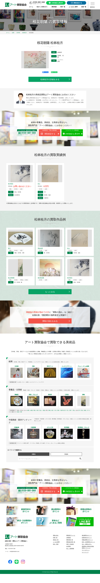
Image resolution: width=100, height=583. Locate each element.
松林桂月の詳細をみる (50, 79)
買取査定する (49, 133)
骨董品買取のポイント (87, 539)
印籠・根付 (36, 410)
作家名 (34, 454)
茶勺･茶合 (80, 410)
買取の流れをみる (50, 321)
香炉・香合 (72, 410)
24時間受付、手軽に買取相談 (49, 130)
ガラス (88, 410)
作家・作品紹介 (70, 544)
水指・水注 (54, 410)
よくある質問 (56, 542)
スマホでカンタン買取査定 (72, 130)
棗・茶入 (66, 410)
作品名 (66, 454)
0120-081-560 (11, 548)
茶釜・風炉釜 (60, 410)
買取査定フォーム (70, 535)
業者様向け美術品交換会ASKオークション (88, 547)
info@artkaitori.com (14, 551)
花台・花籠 (42, 410)
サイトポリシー (86, 550)
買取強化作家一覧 (70, 542)
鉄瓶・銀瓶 (30, 410)
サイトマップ (85, 552)
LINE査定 (68, 537)
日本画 (59, 55)
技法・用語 (55, 544)
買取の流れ (55, 535)
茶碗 (49, 410)
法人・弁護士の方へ (87, 544)
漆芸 (18, 412)
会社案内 (68, 546)
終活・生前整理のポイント (88, 542)
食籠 (85, 410)
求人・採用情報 (70, 548)
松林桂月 (60, 52)
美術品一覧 (55, 539)
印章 (21, 412)
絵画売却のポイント (87, 537)
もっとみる (50, 291)
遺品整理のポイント (87, 535)
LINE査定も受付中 (72, 133)
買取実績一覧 (69, 539)
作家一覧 (55, 537)
